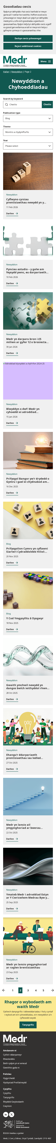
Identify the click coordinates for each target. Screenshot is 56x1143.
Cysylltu (7, 1093)
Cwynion (7, 1106)
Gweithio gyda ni (11, 1067)
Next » (52, 990)
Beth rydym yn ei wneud (15, 1063)
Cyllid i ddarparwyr (12, 1054)
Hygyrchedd (9, 1078)
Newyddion (16, 71)
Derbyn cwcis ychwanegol (28, 38)
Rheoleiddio (9, 1059)
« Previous (4, 990)
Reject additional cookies (28, 46)
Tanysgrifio (8, 1097)
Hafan (6, 71)
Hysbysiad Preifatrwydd (14, 1082)
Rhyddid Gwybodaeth (13, 1101)
